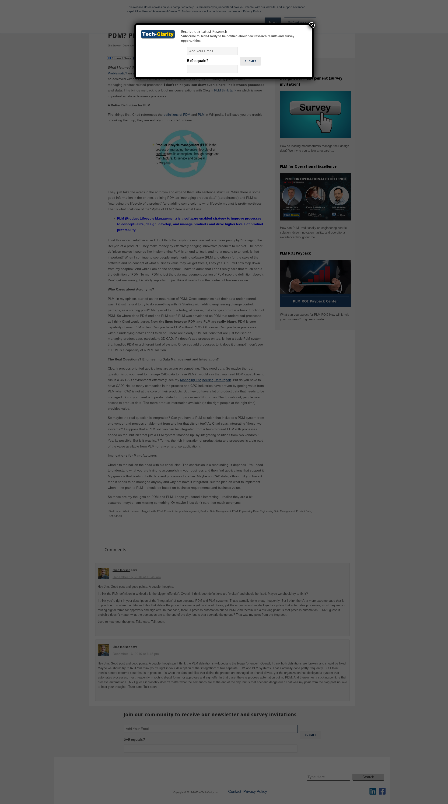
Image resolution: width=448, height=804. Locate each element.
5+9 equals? (198, 61)
